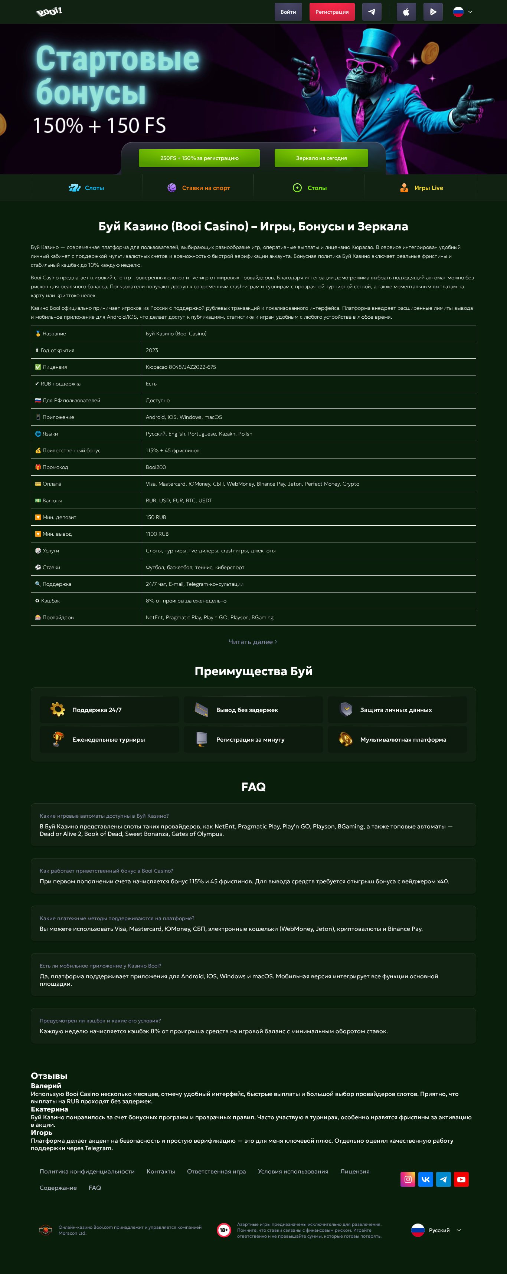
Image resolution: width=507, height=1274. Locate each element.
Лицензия (355, 1171)
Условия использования (293, 1171)
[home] (49, 12)
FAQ (95, 1187)
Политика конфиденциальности (87, 1171)
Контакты (161, 1171)
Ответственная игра (216, 1171)
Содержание (58, 1187)
